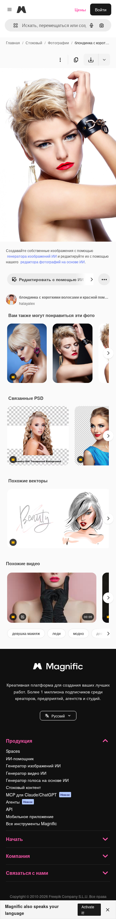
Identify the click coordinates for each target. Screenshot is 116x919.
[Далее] (91, 279)
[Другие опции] (60, 60)
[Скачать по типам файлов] (104, 60)
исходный (40, 79)
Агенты (19, 802)
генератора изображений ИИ (32, 256)
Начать (14, 839)
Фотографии (58, 42)
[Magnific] (58, 667)
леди (56, 633)
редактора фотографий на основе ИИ (53, 261)
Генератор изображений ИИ (33, 766)
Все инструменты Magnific (31, 823)
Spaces (13, 751)
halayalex (27, 303)
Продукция (19, 740)
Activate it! (87, 909)
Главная (13, 42)
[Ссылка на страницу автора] (11, 300)
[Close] (107, 909)
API (9, 809)
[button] (58, 715)
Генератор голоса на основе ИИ (37, 780)
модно (78, 633)
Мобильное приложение (30, 816)
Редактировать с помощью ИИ (51, 279)
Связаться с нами (27, 872)
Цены (80, 9)
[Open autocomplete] (13, 25)
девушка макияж (26, 633)
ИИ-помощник (20, 758)
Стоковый (34, 42)
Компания (18, 856)
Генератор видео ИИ (26, 773)
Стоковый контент (23, 787)
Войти (100, 9)
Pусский (58, 715)
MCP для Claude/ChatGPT (38, 795)
